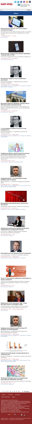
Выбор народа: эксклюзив (6, 85)
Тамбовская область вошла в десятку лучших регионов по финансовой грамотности (15, 154)
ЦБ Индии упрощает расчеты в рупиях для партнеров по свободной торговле (14, 378)
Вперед (26, 391)
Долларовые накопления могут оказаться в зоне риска (14, 204)
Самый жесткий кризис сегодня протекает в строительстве (15, 353)
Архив (13, 397)
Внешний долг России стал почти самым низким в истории (14, 29)
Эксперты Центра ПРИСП (10, 186)
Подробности (16, 85)
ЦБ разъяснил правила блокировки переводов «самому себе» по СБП (15, 54)
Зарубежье (18, 209)
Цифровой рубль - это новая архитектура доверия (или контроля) (14, 179)
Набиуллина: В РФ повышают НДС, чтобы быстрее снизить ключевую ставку (14, 303)
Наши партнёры (5, 397)
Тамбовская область (18, 162)
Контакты (17, 394)
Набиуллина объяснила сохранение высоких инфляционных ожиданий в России (15, 228)
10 (18, 391)
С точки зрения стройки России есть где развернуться (13, 129)
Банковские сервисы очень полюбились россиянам (13, 79)
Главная (3, 394)
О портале (10, 394)
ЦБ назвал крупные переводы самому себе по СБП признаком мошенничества (15, 104)
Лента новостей (4, 37)
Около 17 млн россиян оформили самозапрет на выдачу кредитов (16, 278)
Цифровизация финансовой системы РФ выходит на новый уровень (14, 328)
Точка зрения (23, 85)
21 (22, 391)
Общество (11, 59)
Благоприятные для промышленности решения (16, 253)
